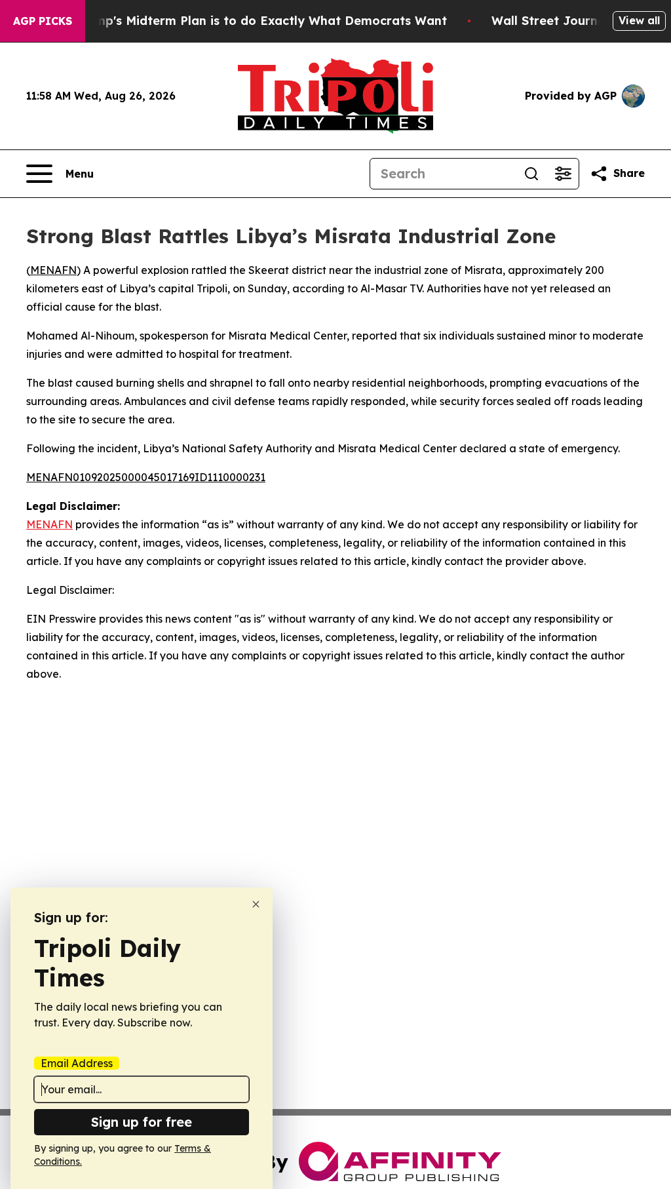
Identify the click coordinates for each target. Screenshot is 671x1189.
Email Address (77, 1063)
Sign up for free (141, 1122)
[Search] (531, 174)
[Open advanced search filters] (563, 174)
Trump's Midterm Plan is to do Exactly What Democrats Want (261, 20)
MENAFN (53, 270)
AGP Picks (42, 21)
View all (639, 20)
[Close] (256, 904)
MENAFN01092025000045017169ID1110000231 (145, 477)
